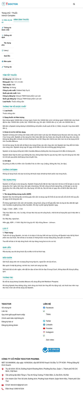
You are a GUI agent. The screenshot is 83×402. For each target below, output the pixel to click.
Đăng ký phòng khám (10, 325)
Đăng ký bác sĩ (7, 321)
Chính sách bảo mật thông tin (13, 318)
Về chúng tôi (6, 307)
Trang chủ (6, 12)
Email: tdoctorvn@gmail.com (16, 385)
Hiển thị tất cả (7, 21)
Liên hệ (4, 311)
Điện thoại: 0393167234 (15, 388)
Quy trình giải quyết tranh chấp (13, 314)
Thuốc (14, 12)
